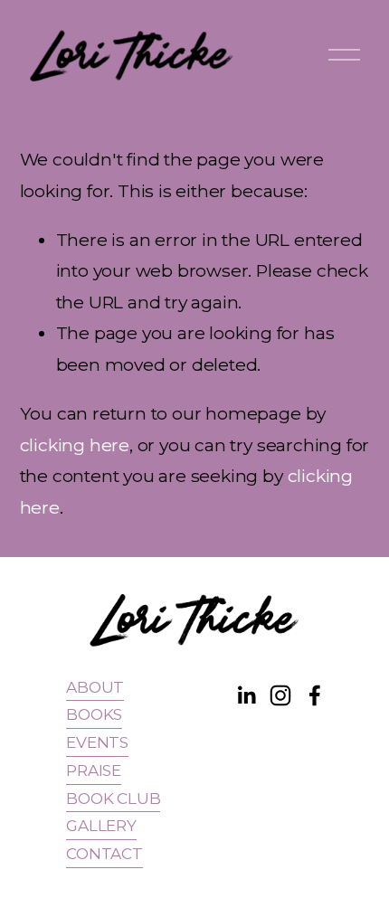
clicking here (75, 445)
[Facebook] (315, 695)
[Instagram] (280, 695)
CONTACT (104, 853)
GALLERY (101, 825)
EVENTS (97, 742)
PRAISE (93, 770)
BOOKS (94, 713)
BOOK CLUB (113, 798)
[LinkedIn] (246, 695)
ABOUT (95, 686)
